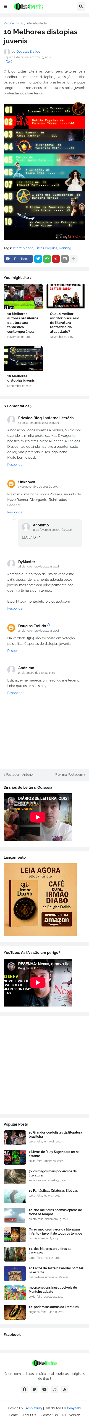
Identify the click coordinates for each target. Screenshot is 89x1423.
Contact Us (49, 1415)
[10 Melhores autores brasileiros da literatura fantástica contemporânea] (23, 296)
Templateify (33, 1408)
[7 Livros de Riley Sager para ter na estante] (15, 1157)
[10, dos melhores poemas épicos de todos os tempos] (15, 1215)
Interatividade (36, 23)
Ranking (65, 248)
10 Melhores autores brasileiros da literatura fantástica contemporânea (22, 323)
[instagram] (54, 1389)
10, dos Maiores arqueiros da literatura (50, 1251)
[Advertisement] (44, 1064)
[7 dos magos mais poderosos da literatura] (15, 1176)
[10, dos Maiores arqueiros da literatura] (15, 1254)
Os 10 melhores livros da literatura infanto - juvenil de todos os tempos (55, 1231)
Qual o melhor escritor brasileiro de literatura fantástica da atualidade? (64, 323)
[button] (5, 6)
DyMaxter (26, 562)
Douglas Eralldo (32, 626)
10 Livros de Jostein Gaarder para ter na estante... (56, 1270)
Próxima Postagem (69, 774)
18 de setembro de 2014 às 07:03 (38, 422)
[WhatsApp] (47, 259)
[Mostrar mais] (74, 259)
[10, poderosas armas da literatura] (15, 1312)
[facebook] (24, 1389)
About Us (29, 1415)
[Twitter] (38, 259)
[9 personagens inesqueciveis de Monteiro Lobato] (15, 1292)
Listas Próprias (46, 248)
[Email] (65, 259)
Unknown (26, 482)
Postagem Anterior (20, 774)
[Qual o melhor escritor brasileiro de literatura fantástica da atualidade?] (65, 296)
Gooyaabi (74, 1408)
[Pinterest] (56, 259)
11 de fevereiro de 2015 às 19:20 (52, 529)
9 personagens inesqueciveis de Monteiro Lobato (53, 1289)
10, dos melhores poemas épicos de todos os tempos (55, 1212)
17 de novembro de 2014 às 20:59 (38, 486)
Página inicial (13, 23)
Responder (15, 464)
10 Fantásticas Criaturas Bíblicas (53, 1190)
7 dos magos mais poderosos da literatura (53, 1173)
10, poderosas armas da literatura (54, 1307)
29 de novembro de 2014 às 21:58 (38, 630)
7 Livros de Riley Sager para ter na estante (54, 1154)
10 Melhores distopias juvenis (21, 378)
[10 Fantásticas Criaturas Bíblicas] (15, 1196)
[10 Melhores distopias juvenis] (23, 358)
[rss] (64, 1389)
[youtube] (44, 1389)
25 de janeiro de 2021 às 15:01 (36, 672)
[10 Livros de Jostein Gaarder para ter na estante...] (15, 1273)
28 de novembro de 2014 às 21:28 (38, 566)
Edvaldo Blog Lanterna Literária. (46, 418)
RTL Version (71, 1415)
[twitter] (34, 1389)
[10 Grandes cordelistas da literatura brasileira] (15, 1137)
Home (13, 1415)
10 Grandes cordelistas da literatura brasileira (55, 1134)
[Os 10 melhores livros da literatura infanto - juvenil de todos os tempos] (15, 1234)
